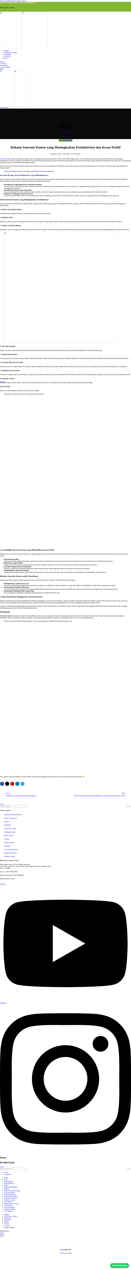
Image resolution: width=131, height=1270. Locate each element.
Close (2, 804)
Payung (6, 839)
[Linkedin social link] (13, 5)
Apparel (6, 821)
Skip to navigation (6, 1)
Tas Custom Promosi (11, 849)
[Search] (128, 806)
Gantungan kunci (9, 832)
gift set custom (8, 835)
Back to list (66, 795)
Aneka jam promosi (10, 818)
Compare (7, 1225)
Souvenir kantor (5, 159)
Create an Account (66, 1253)
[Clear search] (124, 806)
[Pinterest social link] (9, 5)
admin (59, 154)
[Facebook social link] (2, 5)
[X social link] (6, 5)
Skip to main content (18, 1)
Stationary (7, 846)
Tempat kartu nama (10, 853)
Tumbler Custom (9, 856)
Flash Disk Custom (10, 828)
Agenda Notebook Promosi (13, 814)
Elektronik (7, 825)
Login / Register (9, 1227)
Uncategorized (67, 132)
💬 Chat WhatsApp (119, 1265)
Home (61, 132)
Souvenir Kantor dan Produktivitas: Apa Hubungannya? (24, 175)
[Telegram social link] (17, 5)
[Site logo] (11, 47)
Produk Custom (9, 842)
